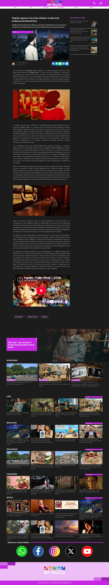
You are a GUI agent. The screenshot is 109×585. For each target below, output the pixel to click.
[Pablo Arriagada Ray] (13, 65)
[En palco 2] (54, 6)
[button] (19, 316)
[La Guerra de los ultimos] (94, 35)
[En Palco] (94, 5)
